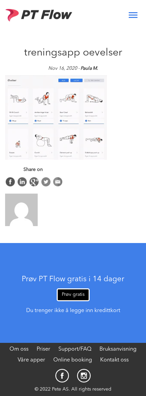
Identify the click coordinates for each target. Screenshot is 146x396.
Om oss (19, 349)
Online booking (72, 360)
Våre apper (31, 360)
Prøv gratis (73, 294)
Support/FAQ (74, 349)
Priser (43, 349)
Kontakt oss (114, 360)
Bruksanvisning (117, 349)
